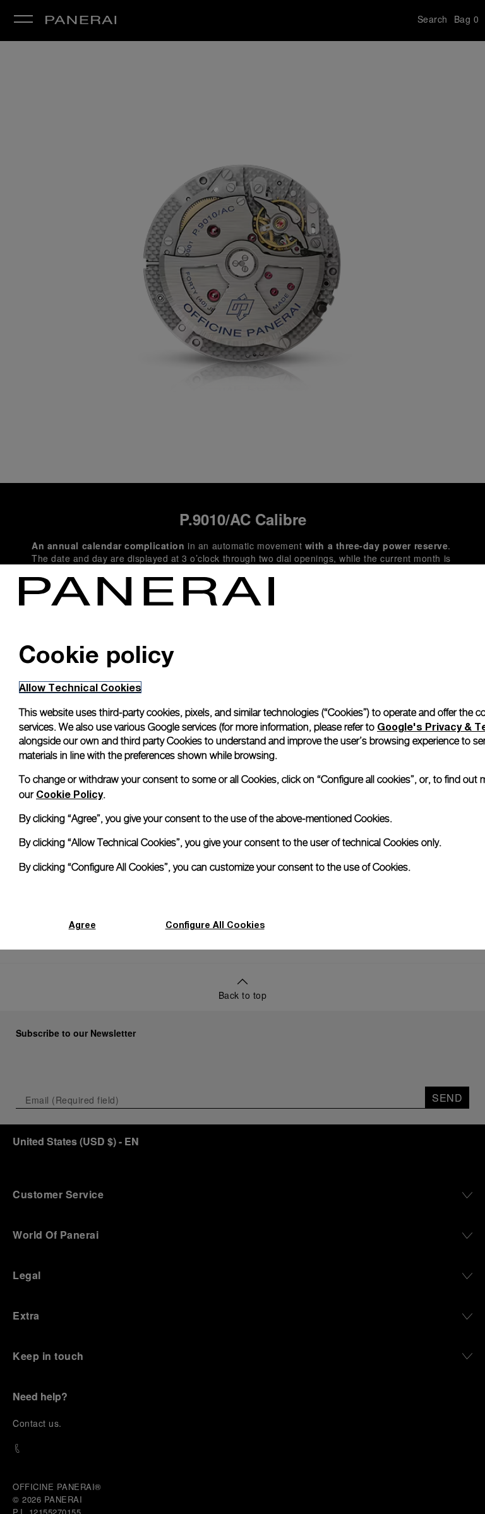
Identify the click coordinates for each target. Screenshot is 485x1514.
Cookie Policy (69, 794)
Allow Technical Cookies (80, 687)
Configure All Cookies (215, 924)
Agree (82, 924)
